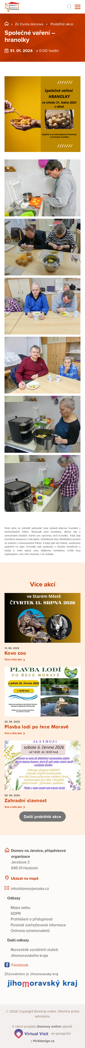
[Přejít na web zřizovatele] (42, 983)
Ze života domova (29, 24)
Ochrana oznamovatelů (30, 930)
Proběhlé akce (62, 24)
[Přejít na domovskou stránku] (12, 7)
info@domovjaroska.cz (30, 888)
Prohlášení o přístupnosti (32, 919)
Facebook (19, 965)
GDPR (16, 913)
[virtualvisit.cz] (31, 1033)
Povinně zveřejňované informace (38, 925)
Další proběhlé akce (42, 816)
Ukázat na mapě (25, 878)
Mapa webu (20, 907)
